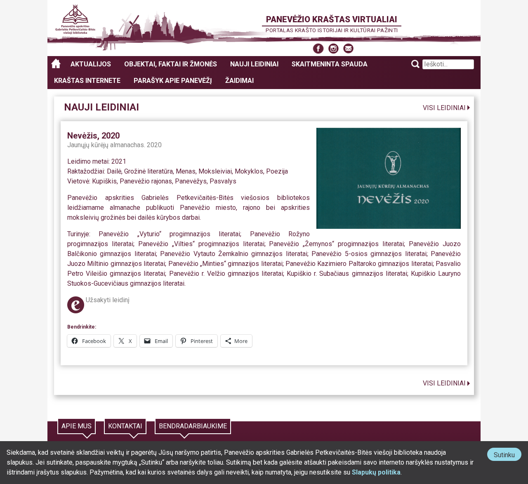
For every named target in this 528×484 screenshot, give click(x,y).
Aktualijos (91, 64)
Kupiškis (104, 181)
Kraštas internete (87, 81)
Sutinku (507, 456)
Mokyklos (249, 171)
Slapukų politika (376, 472)
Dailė (114, 171)
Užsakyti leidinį (108, 300)
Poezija (277, 171)
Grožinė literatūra (148, 171)
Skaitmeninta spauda (330, 64)
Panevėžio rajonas (146, 181)
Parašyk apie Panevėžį (173, 81)
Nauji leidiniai (254, 64)
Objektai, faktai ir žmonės (170, 64)
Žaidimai (239, 81)
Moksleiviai (215, 171)
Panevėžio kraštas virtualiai (331, 19)
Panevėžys (191, 181)
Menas (186, 171)
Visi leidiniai (444, 108)
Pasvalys (223, 181)
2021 (118, 161)
